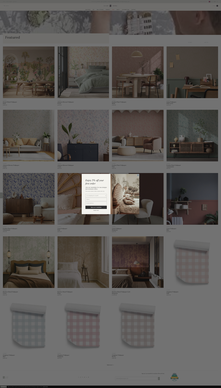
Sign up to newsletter (96, 207)
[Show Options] (105, 195)
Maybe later (96, 210)
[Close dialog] (138, 175)
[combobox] (95, 195)
